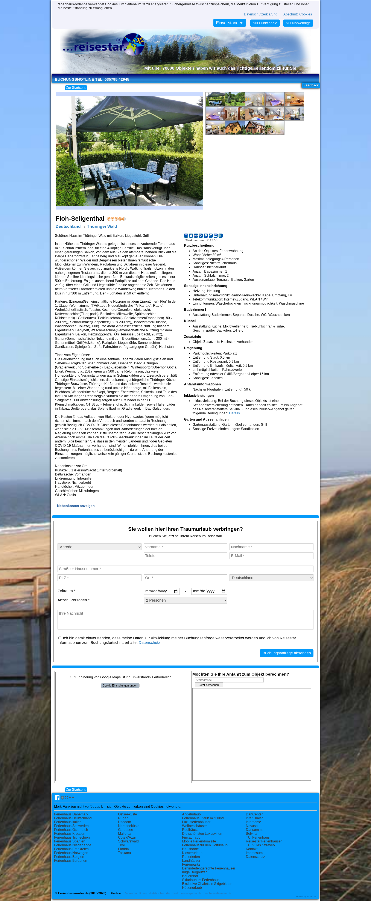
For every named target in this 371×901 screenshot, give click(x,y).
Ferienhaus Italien (68, 822)
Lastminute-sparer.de (186, 893)
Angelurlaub (191, 814)
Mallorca (124, 833)
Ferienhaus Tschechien (72, 837)
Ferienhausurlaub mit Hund (203, 818)
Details (234, 413)
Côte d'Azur (127, 837)
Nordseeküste (128, 826)
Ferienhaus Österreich (71, 830)
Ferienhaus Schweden (71, 826)
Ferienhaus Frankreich (71, 849)
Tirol (121, 845)
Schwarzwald (128, 841)
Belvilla (251, 833)
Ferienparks (191, 864)
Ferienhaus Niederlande (72, 845)
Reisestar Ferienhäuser (264, 841)
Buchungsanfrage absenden (287, 653)
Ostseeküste (127, 814)
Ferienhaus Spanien (69, 841)
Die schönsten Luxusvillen (202, 833)
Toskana (124, 853)
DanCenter (254, 814)
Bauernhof (190, 876)
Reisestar (130, 893)
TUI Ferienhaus (258, 837)
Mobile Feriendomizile (199, 841)
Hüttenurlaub (192, 887)
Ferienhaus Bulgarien (70, 860)
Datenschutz (149, 642)
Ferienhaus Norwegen (71, 853)
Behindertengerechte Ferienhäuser (208, 868)
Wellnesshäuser (194, 826)
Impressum (254, 853)
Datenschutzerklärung (260, 14)
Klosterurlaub (192, 853)
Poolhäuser (191, 830)
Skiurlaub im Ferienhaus (200, 880)
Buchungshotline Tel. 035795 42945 (92, 79)
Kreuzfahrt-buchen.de (154, 893)
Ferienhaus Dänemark (71, 814)
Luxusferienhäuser (196, 822)
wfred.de (311, 896)
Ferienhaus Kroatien (69, 833)
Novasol (252, 826)
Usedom (124, 822)
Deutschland (68, 226)
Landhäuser (191, 860)
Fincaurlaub (191, 837)
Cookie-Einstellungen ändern (120, 685)
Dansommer (255, 830)
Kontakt (251, 849)
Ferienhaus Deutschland (73, 818)
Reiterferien (191, 857)
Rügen (123, 818)
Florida (123, 849)
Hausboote (190, 849)
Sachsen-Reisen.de (217, 893)
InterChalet (254, 818)
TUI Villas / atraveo (260, 845)
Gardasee (125, 830)
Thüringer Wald (102, 226)
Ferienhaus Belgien (69, 857)
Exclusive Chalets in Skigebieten (207, 884)
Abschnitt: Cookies (297, 14)
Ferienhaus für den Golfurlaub (205, 845)
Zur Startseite (76, 87)
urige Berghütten (194, 872)
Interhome (253, 822)
